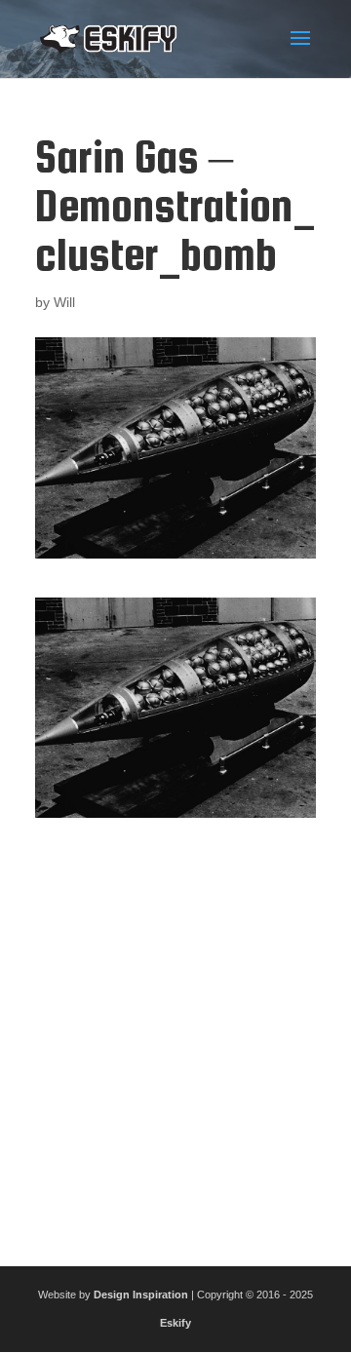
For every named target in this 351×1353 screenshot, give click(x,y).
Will (64, 302)
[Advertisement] (175, 1034)
